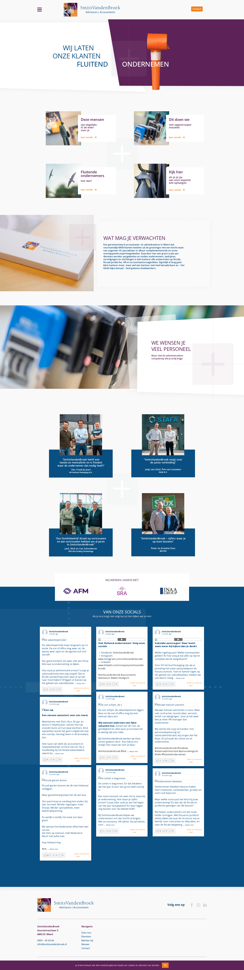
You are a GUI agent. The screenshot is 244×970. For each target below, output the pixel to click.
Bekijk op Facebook (81, 688)
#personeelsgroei (188, 751)
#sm (44, 848)
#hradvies (182, 748)
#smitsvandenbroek (109, 674)
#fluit (123, 751)
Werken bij (87, 940)
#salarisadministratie (166, 751)
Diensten (86, 936)
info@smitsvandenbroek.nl (52, 944)
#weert (115, 677)
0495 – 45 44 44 (45, 940)
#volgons (124, 677)
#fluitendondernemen (174, 754)
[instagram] (198, 905)
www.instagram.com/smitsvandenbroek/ (120, 659)
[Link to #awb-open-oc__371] (39, 9)
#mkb (158, 754)
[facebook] (192, 905)
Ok (165, 965)
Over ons (86, 932)
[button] (52, 689)
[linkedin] (205, 905)
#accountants (128, 674)
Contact (85, 948)
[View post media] (65, 640)
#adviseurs (104, 677)
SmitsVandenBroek (123, 652)
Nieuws (85, 944)
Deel (78, 691)
